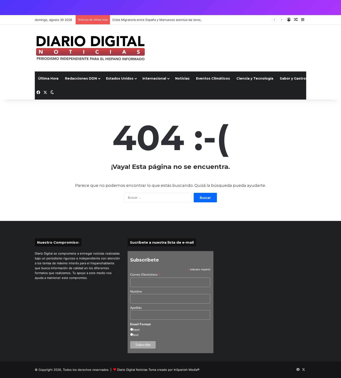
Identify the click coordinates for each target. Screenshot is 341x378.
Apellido (136, 308)
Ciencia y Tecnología (254, 78)
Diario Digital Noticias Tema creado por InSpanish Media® (158, 370)
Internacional (154, 78)
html (136, 330)
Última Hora (48, 78)
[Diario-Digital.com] (90, 48)
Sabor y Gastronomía (298, 78)
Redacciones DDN (81, 78)
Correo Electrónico (145, 274)
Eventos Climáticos (213, 78)
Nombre (136, 291)
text (135, 335)
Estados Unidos (119, 78)
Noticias (182, 78)
